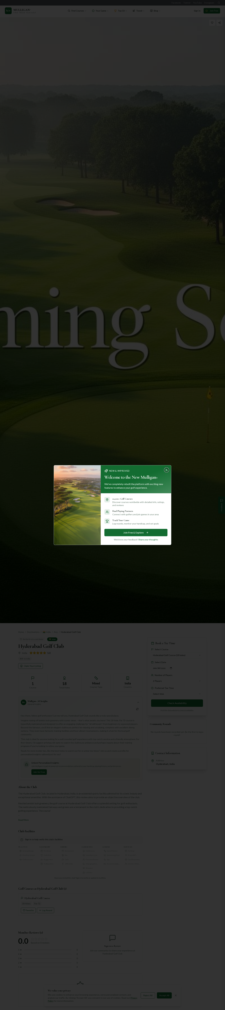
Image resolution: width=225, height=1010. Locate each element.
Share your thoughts (148, 539)
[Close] (167, 469)
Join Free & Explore (133, 532)
